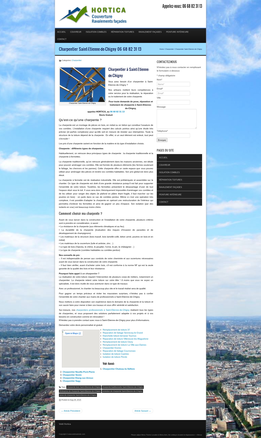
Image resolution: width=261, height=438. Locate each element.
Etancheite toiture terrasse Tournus (119, 336)
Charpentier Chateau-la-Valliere (119, 369)
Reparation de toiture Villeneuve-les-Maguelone (125, 339)
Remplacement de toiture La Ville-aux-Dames (124, 345)
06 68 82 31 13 (192, 6)
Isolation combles (96, 32)
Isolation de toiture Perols (115, 357)
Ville (159, 98)
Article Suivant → (143, 411)
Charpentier (169, 49)
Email (160, 88)
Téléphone (162, 131)
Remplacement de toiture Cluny (118, 342)
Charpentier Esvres (112, 348)
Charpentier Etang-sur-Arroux (78, 378)
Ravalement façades (150, 32)
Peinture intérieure (177, 32)
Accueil (61, 32)
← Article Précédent (70, 411)
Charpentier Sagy (72, 381)
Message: (161, 107)
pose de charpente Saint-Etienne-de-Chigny (78, 395)
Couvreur (75, 32)
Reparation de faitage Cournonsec (119, 351)
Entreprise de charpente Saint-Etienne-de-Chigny (80, 391)
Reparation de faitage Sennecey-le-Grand (123, 333)
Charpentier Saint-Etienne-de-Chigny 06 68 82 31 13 (100, 49)
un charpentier (89, 273)
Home (162, 49)
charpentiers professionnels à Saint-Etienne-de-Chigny (102, 310)
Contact (61, 39)
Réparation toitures (122, 32)
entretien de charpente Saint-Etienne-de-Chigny (122, 391)
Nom (159, 79)
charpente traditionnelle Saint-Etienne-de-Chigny (123, 387)
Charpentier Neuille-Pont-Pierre (79, 372)
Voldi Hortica (65, 424)
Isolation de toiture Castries (116, 354)
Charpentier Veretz (72, 375)
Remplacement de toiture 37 (116, 329)
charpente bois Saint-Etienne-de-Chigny (83, 387)
